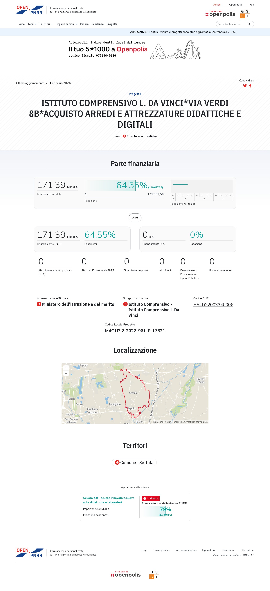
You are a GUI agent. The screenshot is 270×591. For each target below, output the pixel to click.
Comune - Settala (137, 462)
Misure (84, 24)
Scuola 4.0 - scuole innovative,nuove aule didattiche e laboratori (108, 500)
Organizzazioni (65, 24)
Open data (235, 4)
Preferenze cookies (186, 550)
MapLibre (158, 421)
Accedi (217, 4)
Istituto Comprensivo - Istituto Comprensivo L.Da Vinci (153, 309)
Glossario (228, 550)
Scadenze (97, 24)
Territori (44, 24)
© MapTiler (170, 421)
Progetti (112, 24)
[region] (135, 393)
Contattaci (248, 550)
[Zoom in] (66, 368)
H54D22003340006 (213, 305)
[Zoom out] (66, 373)
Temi (31, 24)
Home (21, 24)
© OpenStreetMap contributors (192, 421)
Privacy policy (162, 550)
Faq (252, 4)
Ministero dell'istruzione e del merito (78, 304)
